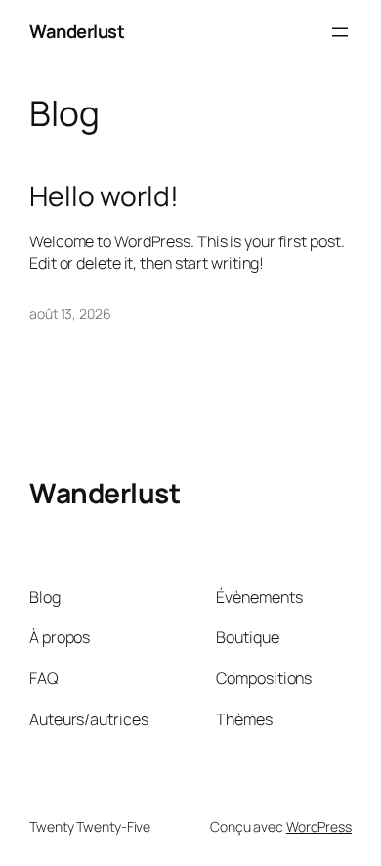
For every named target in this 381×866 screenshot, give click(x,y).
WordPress (319, 826)
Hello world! (104, 196)
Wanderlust (76, 31)
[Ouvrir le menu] (340, 32)
